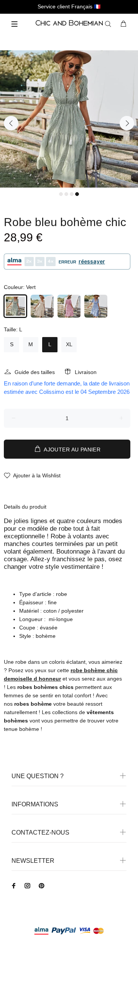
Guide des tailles (35, 372)
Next (127, 123)
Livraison (86, 372)
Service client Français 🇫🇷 (69, 6)
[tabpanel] (69, 119)
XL (69, 344)
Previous (11, 123)
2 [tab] (66, 194)
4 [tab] (77, 194)
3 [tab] (72, 194)
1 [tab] (61, 194)
